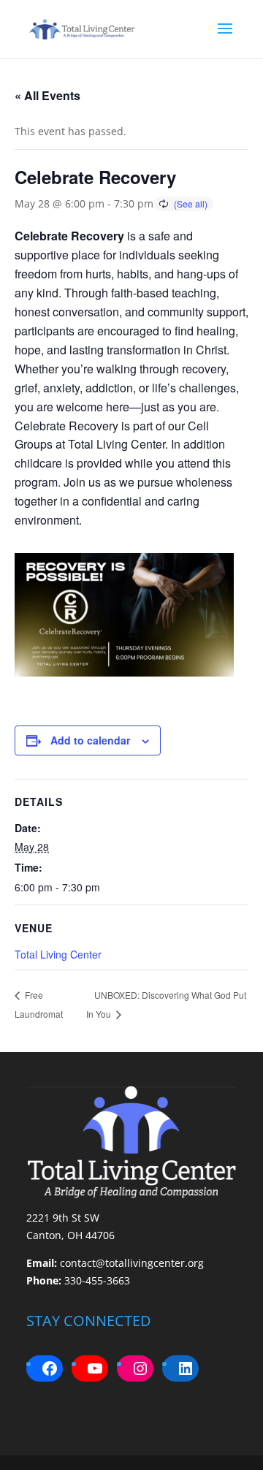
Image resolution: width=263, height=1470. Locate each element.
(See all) (190, 203)
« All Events (47, 95)
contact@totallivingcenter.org (132, 1263)
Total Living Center (58, 954)
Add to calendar (90, 740)
